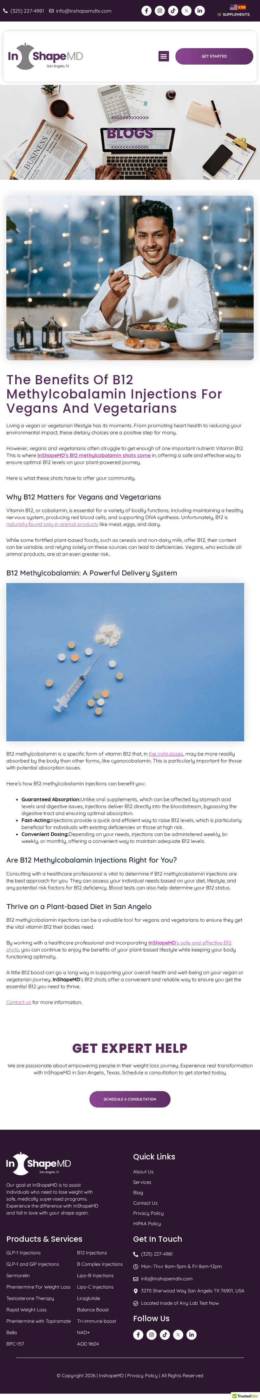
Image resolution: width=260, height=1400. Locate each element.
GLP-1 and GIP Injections (32, 1264)
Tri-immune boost (96, 1321)
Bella (11, 1332)
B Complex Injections (100, 1264)
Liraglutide (88, 1298)
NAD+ (83, 1332)
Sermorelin (18, 1275)
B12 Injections (92, 1253)
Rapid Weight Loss (26, 1310)
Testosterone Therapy (30, 1298)
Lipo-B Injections (95, 1275)
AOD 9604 (88, 1344)
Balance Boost (93, 1310)
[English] (234, 7)
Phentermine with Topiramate (38, 1321)
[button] (164, 56)
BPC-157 (15, 1344)
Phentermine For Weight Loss (38, 1287)
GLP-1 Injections (23, 1253)
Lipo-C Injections (95, 1287)
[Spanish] (242, 7)
